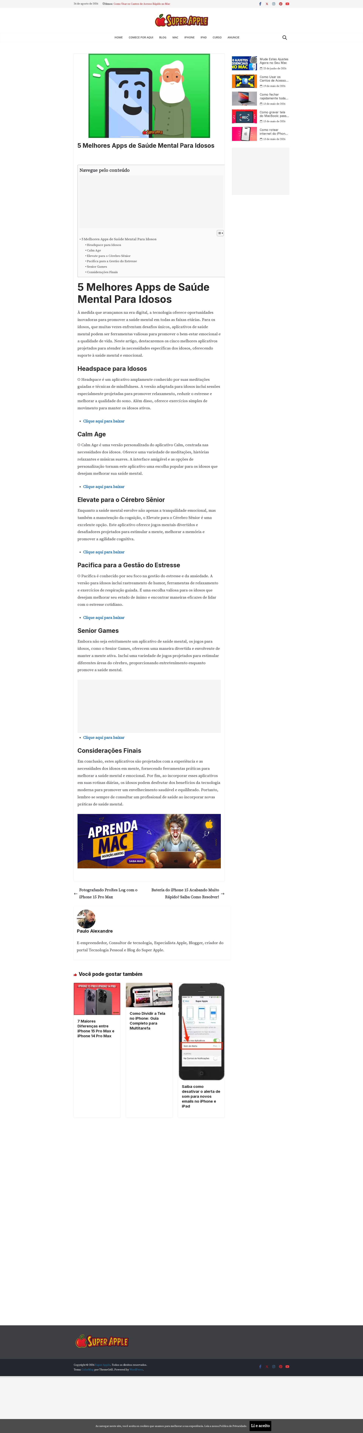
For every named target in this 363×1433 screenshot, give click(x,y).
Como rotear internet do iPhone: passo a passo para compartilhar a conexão (274, 131)
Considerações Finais (102, 272)
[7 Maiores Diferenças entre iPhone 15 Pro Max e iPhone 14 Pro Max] (97, 986)
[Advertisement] (149, 201)
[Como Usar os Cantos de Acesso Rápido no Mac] (244, 81)
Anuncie (233, 37)
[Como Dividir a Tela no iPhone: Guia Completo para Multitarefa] (149, 986)
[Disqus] (149, 1165)
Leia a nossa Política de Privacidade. (225, 1426)
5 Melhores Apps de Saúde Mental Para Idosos (119, 239)
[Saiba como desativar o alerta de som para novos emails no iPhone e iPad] (201, 986)
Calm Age (94, 250)
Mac (175, 37)
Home (119, 37)
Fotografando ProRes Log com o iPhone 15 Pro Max (108, 894)
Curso (217, 37)
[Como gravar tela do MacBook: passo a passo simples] (244, 116)
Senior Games (97, 267)
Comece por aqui (141, 37)
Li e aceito (260, 1425)
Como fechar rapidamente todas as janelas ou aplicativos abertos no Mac (273, 96)
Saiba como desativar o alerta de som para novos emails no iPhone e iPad (201, 1096)
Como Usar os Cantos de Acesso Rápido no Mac (273, 78)
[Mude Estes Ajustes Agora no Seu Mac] (244, 63)
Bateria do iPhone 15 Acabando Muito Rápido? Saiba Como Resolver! (185, 894)
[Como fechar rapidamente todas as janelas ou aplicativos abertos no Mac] (244, 99)
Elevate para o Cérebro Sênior (108, 256)
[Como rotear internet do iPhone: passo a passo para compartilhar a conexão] (244, 134)
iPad (204, 37)
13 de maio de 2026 (274, 104)
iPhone (189, 37)
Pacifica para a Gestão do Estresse (112, 261)
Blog (162, 37)
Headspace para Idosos (104, 245)
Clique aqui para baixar (104, 421)
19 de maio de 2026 (274, 86)
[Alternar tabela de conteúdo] (218, 233)
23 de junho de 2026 (274, 68)
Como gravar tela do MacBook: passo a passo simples (274, 114)
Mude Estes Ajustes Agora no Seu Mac (136, 4)
